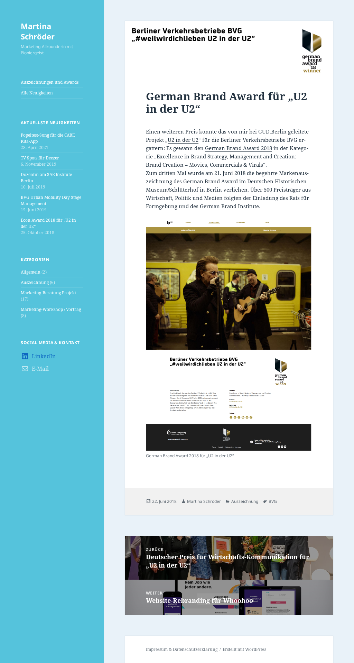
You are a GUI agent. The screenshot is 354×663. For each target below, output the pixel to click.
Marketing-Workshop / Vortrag (51, 309)
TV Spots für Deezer (40, 158)
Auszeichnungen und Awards (49, 82)
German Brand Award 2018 (238, 148)
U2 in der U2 (183, 139)
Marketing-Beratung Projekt (48, 293)
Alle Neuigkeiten (37, 93)
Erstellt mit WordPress (244, 649)
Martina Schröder (38, 31)
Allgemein (30, 272)
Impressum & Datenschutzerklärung (181, 649)
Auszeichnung (35, 282)
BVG (273, 501)
